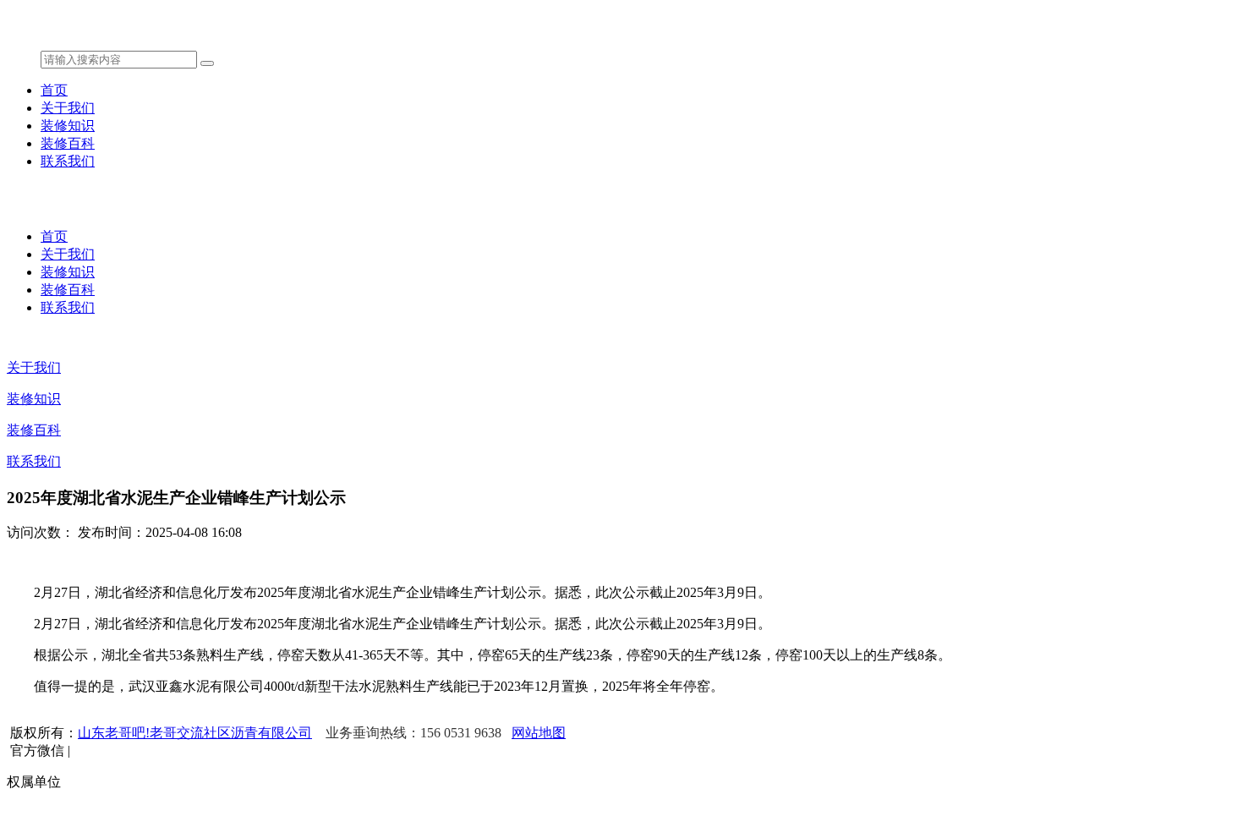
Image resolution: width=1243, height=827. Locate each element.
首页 (54, 90)
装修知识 (68, 125)
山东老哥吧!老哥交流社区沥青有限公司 (195, 733)
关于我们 (68, 108)
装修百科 (68, 143)
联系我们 (68, 161)
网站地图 (539, 733)
